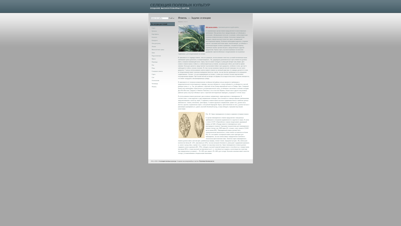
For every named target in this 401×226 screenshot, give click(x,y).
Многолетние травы (158, 49)
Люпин (154, 46)
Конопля (154, 37)
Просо (154, 59)
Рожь (153, 68)
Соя (153, 77)
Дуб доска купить (212, 27)
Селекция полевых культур (180, 5)
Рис (153, 65)
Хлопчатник (155, 80)
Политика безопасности (206, 161)
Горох (153, 28)
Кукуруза (154, 40)
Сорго (153, 74)
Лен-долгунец (156, 43)
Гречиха (154, 31)
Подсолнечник (156, 56)
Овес (153, 53)
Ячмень (186, 21)
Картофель (155, 34)
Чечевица (155, 83)
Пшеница (154, 62)
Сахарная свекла (157, 71)
